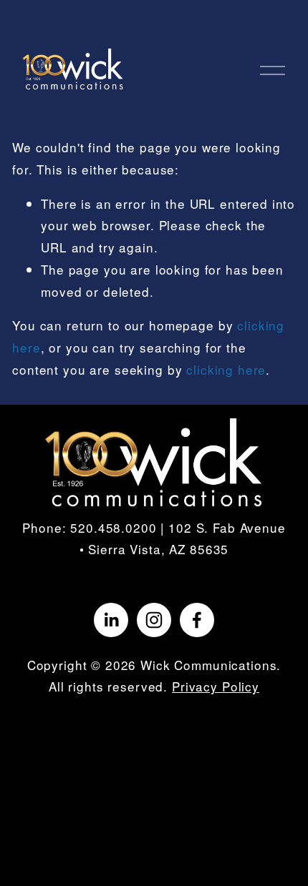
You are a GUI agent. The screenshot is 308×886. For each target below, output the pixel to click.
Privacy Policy (215, 686)
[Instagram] (154, 620)
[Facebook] (197, 620)
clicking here (226, 369)
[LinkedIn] (111, 620)
